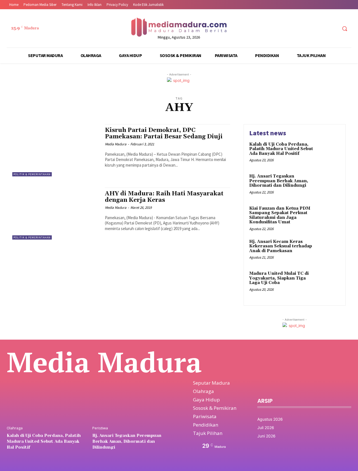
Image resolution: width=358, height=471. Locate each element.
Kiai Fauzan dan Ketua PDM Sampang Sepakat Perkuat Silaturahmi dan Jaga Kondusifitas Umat (279, 215)
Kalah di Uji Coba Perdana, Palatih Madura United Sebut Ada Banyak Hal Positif (281, 149)
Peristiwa (100, 428)
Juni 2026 (266, 436)
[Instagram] (311, 28)
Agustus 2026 (270, 419)
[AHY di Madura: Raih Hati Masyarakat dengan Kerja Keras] (55, 214)
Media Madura (115, 144)
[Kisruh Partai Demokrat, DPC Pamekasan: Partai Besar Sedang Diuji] (55, 150)
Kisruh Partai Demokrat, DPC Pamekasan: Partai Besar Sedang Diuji (164, 133)
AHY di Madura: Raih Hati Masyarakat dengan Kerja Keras (164, 197)
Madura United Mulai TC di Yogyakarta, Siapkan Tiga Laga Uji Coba (279, 278)
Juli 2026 (265, 427)
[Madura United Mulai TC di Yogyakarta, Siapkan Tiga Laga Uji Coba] (328, 282)
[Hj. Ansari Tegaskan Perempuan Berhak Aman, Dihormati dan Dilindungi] (328, 185)
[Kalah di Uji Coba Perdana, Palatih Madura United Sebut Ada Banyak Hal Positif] (328, 153)
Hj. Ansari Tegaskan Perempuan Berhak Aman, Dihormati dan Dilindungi (278, 181)
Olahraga (15, 428)
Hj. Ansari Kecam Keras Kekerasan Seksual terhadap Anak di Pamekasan (280, 246)
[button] (344, 28)
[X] (322, 28)
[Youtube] (332, 28)
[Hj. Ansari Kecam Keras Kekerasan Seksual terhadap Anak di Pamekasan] (328, 250)
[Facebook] (301, 28)
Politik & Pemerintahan (32, 174)
